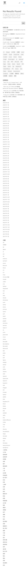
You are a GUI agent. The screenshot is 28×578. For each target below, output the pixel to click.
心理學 (4, 484)
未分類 (4, 503)
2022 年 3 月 (6, 218)
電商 (4, 558)
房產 (4, 487)
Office (4, 369)
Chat (4, 274)
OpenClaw (5, 378)
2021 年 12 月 (6, 225)
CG (3, 272)
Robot (4, 406)
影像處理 (5, 475)
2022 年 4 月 (6, 215)
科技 (4, 516)
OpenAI (18, 64)
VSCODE (5, 436)
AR (3, 256)
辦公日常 (5, 551)
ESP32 (4, 304)
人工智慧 (11, 73)
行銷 (4, 533)
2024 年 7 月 (6, 153)
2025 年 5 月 (6, 130)
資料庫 (4, 549)
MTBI (4, 353)
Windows (10, 71)
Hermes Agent (11, 59)
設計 (4, 537)
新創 (4, 496)
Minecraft (5, 348)
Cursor (10, 57)
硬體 (4, 514)
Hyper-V (5, 327)
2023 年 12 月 (6, 169)
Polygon (5, 387)
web (21, 68)
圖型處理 (5, 466)
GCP (4, 314)
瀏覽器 (4, 510)
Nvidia (9, 64)
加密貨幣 (5, 457)
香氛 (4, 565)
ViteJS (4, 434)
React (4, 404)
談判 (4, 546)
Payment (5, 383)
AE (3, 247)
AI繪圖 (18, 52)
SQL (4, 417)
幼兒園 (4, 473)
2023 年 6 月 (6, 183)
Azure (4, 263)
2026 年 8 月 (6, 102)
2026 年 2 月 (6, 116)
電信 (4, 556)
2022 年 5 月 (6, 213)
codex (22, 54)
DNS (4, 295)
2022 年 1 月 (6, 222)
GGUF (4, 316)
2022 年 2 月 (6, 220)
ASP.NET (5, 261)
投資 (4, 489)
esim (4, 302)
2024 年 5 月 (6, 158)
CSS (4, 284)
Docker (15, 57)
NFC (4, 355)
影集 (4, 482)
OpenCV (5, 380)
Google (4, 59)
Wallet (4, 438)
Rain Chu (6, 82)
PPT (4, 390)
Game (4, 311)
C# (3, 270)
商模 (4, 461)
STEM (4, 422)
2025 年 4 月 (6, 132)
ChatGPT (5, 54)
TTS (12, 68)
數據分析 (5, 493)
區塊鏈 (4, 459)
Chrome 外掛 (6, 277)
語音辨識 (5, 544)
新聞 (4, 498)
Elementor (5, 300)
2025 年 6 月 (6, 128)
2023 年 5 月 (6, 185)
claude (4, 279)
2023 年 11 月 (6, 172)
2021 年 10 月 (6, 229)
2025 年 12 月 (6, 119)
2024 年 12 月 (6, 142)
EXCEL (4, 307)
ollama (13, 64)
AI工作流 (13, 52)
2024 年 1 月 (6, 167)
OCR (4, 367)
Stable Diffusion (6, 68)
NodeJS (4, 362)
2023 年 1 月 (6, 195)
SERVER (5, 413)
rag (13, 66)
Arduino (5, 258)
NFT (21, 61)
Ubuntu (16, 68)
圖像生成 (17, 73)
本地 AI (22, 73)
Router (4, 408)
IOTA (4, 332)
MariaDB (5, 341)
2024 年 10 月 (6, 146)
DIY (3, 293)
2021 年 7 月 (6, 236)
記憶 (4, 535)
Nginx (4, 64)
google (4, 321)
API (3, 254)
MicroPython (6, 344)
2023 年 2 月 (6, 192)
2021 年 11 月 (6, 227)
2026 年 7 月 (6, 105)
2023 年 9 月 (6, 176)
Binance (5, 265)
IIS (3, 330)
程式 (4, 519)
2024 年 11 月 (6, 144)
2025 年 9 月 (6, 123)
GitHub (19, 57)
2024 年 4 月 (6, 160)
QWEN (4, 397)
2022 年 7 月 (6, 208)
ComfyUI (5, 57)
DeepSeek (5, 288)
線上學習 (5, 528)
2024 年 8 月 (6, 151)
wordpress (5, 73)
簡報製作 (5, 526)
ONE (4, 374)
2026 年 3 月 (6, 114)
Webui (4, 71)
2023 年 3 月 (6, 190)
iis (16, 59)
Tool (4, 424)
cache (22, 52)
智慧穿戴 (5, 500)
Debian (4, 286)
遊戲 (4, 553)
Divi (4, 291)
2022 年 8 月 (6, 206)
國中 (4, 463)
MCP (12, 61)
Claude (10, 54)
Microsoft (17, 61)
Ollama (4, 371)
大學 (4, 468)
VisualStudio (6, 431)
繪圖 (4, 530)
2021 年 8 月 (6, 234)
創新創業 (5, 454)
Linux (4, 61)
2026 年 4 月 (6, 112)
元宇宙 (4, 452)
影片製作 (5, 477)
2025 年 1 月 (6, 139)
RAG (4, 399)
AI (3, 52)
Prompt (4, 392)
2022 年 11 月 (6, 199)
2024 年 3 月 (6, 162)
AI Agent (8, 52)
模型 (4, 505)
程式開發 (5, 521)
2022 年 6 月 (6, 211)
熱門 (4, 512)
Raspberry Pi (18, 66)
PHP (23, 64)
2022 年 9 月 (6, 204)
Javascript (5, 334)
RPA (4, 410)
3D (3, 242)
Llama (4, 339)
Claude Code (16, 54)
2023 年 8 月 (6, 178)
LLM (8, 61)
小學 (4, 470)
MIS (4, 351)
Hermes (5, 325)
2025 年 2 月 (6, 137)
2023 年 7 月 (6, 181)
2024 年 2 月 (6, 165)
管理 (4, 523)
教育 (4, 491)
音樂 (4, 560)
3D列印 (4, 244)
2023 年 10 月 (6, 174)
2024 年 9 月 (6, 148)
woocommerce (17, 71)
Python (9, 66)
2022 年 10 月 (6, 202)
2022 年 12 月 (6, 197)
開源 (15, 76)
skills (4, 415)
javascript (21, 59)
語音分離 (5, 540)
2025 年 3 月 (6, 135)
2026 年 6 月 (6, 107)
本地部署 (5, 76)
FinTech (5, 309)
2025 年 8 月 (6, 125)
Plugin (4, 66)
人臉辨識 (5, 450)
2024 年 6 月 (6, 155)
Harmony (5, 323)
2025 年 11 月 (6, 121)
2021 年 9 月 (6, 231)
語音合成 (5, 542)
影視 (4, 480)
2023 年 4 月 (6, 188)
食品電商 (5, 563)
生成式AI (10, 76)
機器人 (4, 507)
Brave (4, 268)
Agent (4, 249)
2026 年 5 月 (6, 109)
